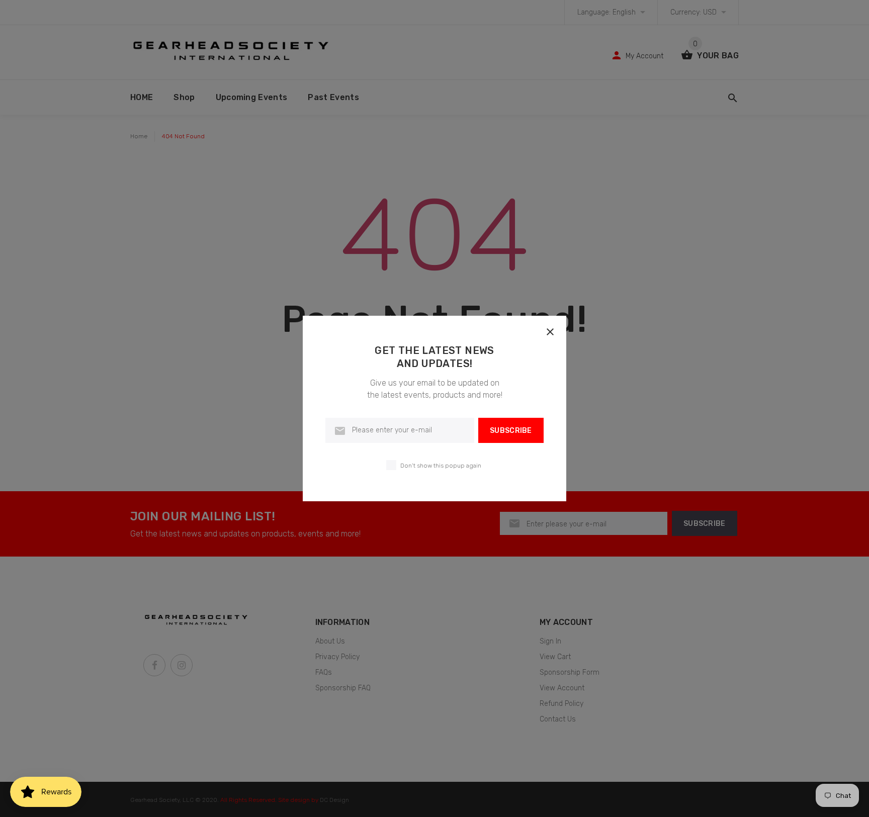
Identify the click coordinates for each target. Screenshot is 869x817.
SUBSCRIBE (511, 430)
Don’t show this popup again (440, 465)
